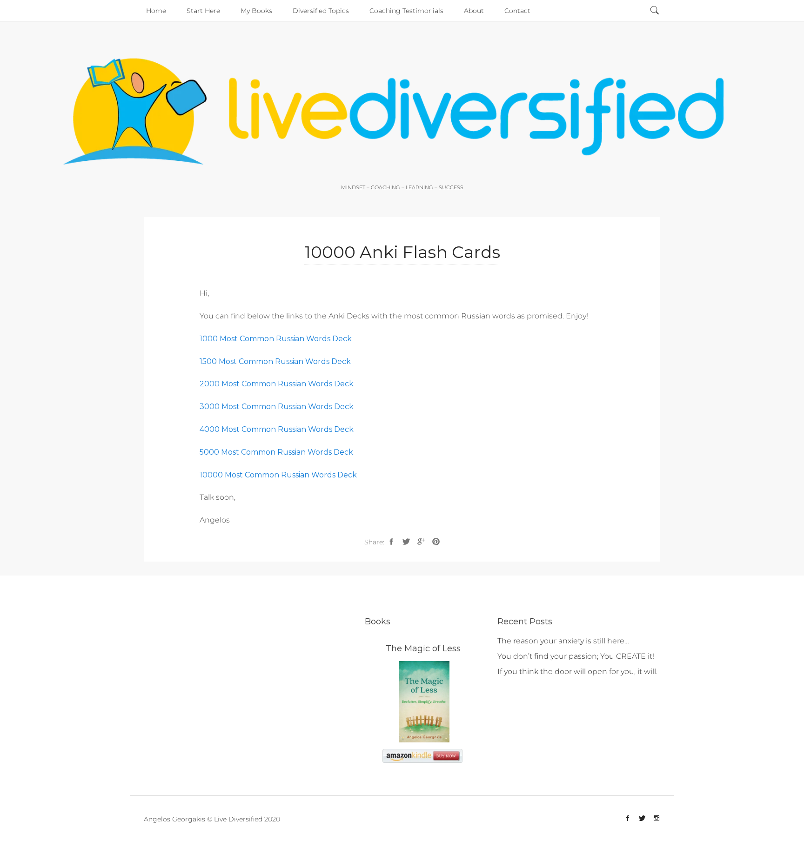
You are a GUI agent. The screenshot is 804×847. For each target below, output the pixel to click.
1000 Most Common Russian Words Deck (276, 338)
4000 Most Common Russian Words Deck (277, 429)
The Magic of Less (423, 648)
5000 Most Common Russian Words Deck (276, 452)
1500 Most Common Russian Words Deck (275, 361)
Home (156, 11)
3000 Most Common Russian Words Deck (277, 406)
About (474, 11)
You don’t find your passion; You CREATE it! (575, 656)
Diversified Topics (321, 11)
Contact (517, 11)
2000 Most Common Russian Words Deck (277, 383)
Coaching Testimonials (406, 11)
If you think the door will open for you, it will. (577, 671)
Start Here (203, 11)
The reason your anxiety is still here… (563, 640)
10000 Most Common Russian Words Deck (278, 474)
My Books (256, 11)
